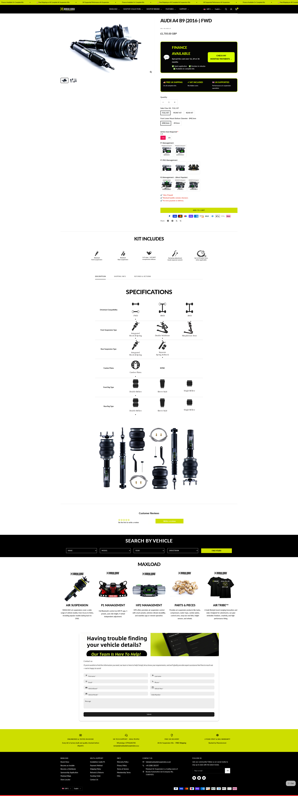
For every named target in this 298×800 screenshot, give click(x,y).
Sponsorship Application (69, 772)
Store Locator (65, 779)
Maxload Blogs (66, 776)
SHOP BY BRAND (153, 9)
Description (100, 276)
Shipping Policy (95, 769)
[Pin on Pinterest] (172, 221)
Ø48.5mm (165, 123)
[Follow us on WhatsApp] (204, 778)
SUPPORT (183, 9)
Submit (149, 714)
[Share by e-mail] (180, 221)
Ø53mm (177, 123)
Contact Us (94, 779)
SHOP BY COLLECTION (132, 9)
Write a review (169, 521)
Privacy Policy (122, 765)
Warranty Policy (122, 762)
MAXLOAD (113, 9)
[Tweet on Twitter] (177, 221)
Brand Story (65, 762)
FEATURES (170, 9)
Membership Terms (124, 772)
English (217, 9)
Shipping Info (120, 276)
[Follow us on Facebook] (194, 778)
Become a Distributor (68, 769)
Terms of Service (123, 769)
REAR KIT (189, 113)
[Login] (231, 9)
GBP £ (208, 9)
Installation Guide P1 (97, 762)
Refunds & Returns (142, 276)
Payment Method (96, 765)
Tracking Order (95, 776)
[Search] (226, 9)
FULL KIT (165, 113)
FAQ (118, 776)
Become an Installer (68, 765)
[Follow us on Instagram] (199, 778)
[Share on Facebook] (168, 221)
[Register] (227, 770)
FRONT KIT (177, 113)
